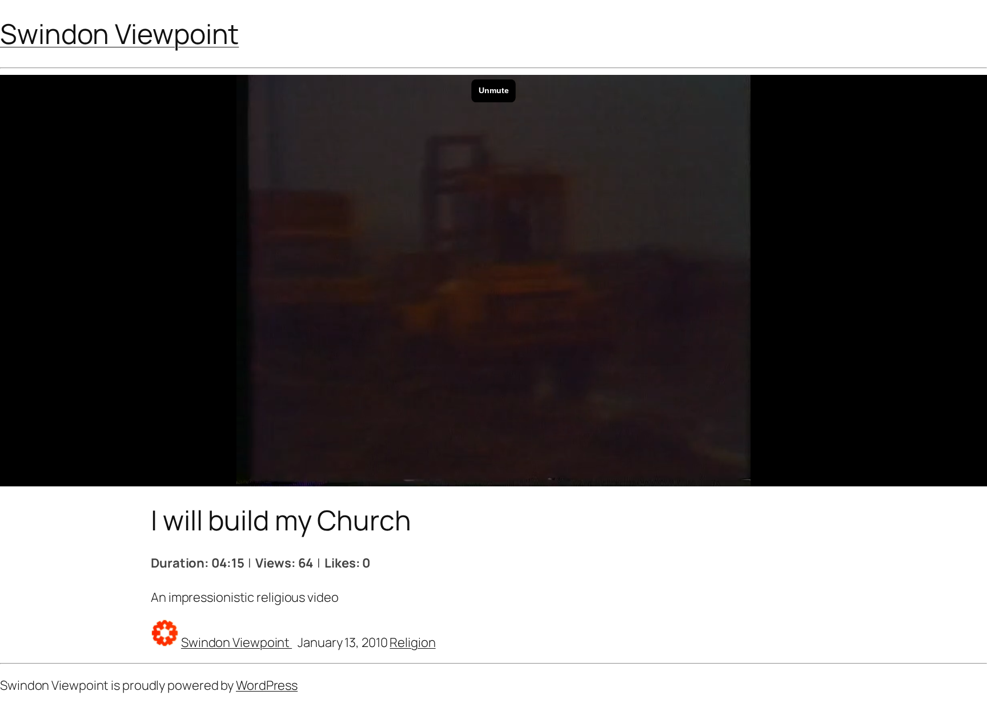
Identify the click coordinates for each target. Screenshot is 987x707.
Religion (412, 642)
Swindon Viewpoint (119, 33)
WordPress (267, 685)
